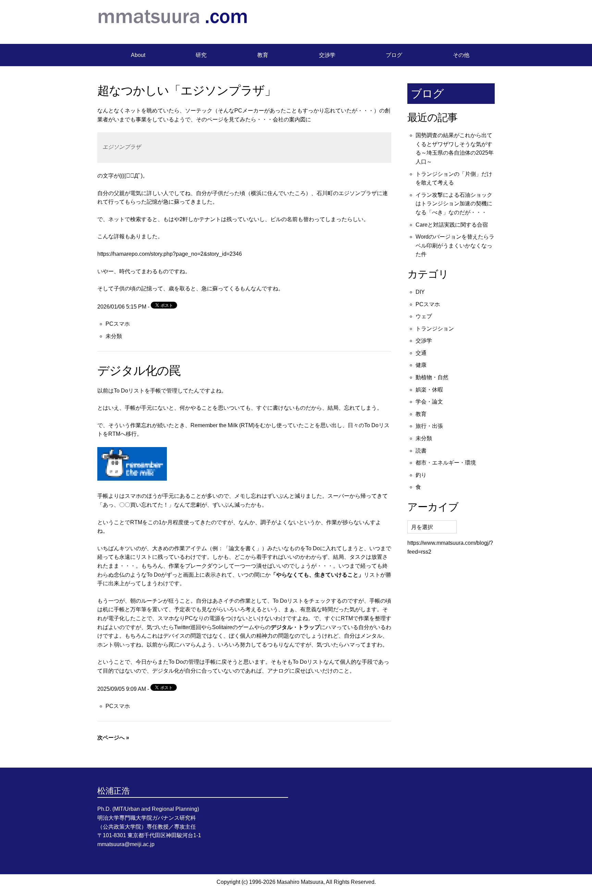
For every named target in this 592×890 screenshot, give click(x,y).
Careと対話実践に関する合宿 (452, 225)
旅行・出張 (429, 426)
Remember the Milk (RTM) (222, 425)
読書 (421, 451)
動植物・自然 (432, 377)
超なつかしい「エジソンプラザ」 (186, 90)
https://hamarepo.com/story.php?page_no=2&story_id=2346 (169, 254)
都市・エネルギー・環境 (446, 463)
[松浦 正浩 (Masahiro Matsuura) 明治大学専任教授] (172, 31)
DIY (420, 292)
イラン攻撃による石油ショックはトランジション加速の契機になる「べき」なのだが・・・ (454, 203)
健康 (421, 365)
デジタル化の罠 (139, 370)
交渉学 (327, 55)
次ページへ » (113, 738)
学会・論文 (429, 402)
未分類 (114, 336)
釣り (421, 475)
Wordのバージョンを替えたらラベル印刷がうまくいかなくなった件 (455, 245)
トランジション (435, 329)
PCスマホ (118, 324)
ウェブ (424, 316)
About (138, 55)
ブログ (394, 55)
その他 (461, 55)
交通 (421, 353)
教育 (262, 55)
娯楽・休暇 (429, 390)
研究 (201, 55)
